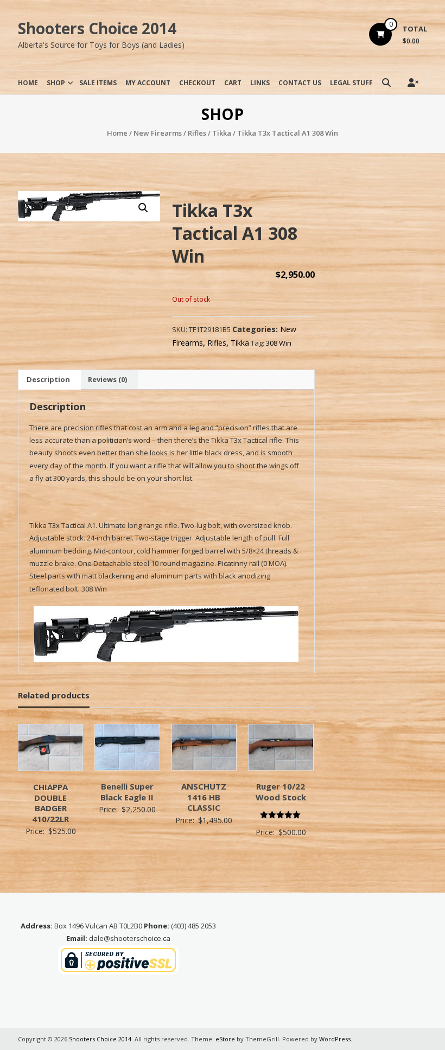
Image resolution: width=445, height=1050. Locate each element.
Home (28, 82)
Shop (56, 82)
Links (260, 82)
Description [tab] (48, 379)
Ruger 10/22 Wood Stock (281, 792)
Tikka (221, 133)
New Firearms (158, 133)
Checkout (197, 82)
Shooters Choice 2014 (97, 28)
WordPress (335, 1039)
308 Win (278, 343)
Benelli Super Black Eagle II (127, 792)
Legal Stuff (351, 82)
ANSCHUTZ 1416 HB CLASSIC (203, 797)
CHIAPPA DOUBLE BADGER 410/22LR (50, 802)
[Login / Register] (413, 82)
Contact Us (299, 82)
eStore (225, 1039)
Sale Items (98, 82)
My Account (147, 82)
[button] (143, 208)
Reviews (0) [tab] (107, 379)
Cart (232, 82)
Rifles (197, 133)
